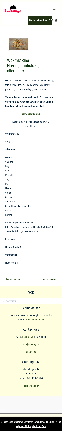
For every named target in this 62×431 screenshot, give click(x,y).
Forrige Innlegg (11, 279)
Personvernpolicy (31, 385)
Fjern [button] (44, 426)
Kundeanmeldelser (35, 319)
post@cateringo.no (31, 344)
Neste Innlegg (51, 279)
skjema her (27, 336)
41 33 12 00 (31, 352)
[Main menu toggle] (54, 9)
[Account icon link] (56, 20)
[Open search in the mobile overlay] (31, 301)
